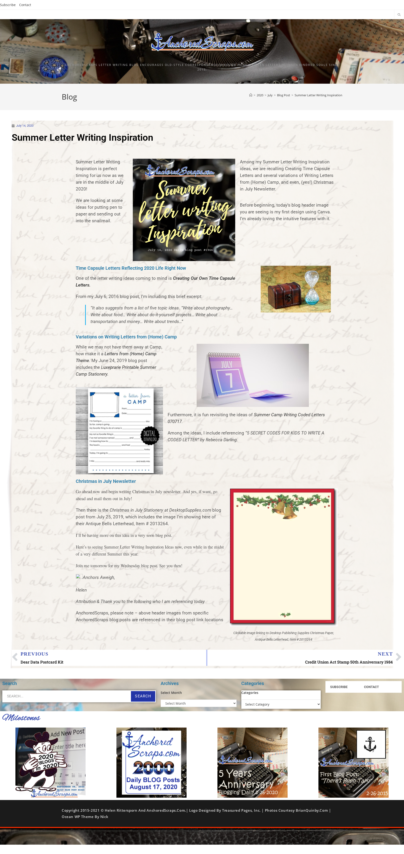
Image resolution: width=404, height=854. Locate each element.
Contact (25, 5)
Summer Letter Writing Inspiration (318, 95)
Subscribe (8, 5)
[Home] (250, 95)
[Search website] (399, 15)
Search (143, 696)
